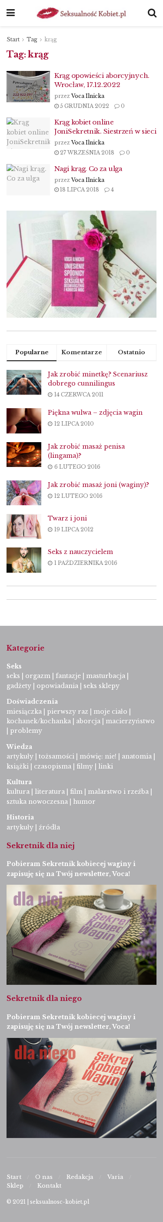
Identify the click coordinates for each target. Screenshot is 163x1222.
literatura (50, 792)
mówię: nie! (97, 756)
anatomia (137, 756)
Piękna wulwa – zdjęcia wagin (95, 412)
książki (18, 766)
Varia (115, 1177)
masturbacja (105, 676)
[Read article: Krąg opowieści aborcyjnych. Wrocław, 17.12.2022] (28, 86)
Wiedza (19, 747)
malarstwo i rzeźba (118, 792)
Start (13, 39)
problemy (26, 731)
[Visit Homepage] (81, 13)
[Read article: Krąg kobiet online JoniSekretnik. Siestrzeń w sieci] (28, 133)
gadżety (19, 686)
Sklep (15, 1185)
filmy (85, 766)
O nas (44, 1177)
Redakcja (80, 1177)
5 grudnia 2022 (84, 106)
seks (13, 676)
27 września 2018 (86, 152)
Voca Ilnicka (87, 96)
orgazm (37, 676)
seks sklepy (101, 686)
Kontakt (49, 1185)
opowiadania (57, 686)
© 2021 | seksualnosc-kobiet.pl (48, 1201)
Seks (15, 666)
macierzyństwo (130, 721)
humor (84, 802)
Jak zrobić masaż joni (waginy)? (98, 485)
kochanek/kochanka (39, 721)
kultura (18, 792)
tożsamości (56, 756)
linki (105, 766)
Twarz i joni (67, 518)
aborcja (88, 721)
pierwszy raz (67, 711)
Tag (32, 39)
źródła (48, 827)
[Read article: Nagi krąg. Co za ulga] (28, 179)
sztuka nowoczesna (37, 802)
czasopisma (52, 766)
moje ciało (110, 711)
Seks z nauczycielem (80, 552)
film (76, 792)
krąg (50, 39)
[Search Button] (152, 13)
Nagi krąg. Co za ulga (88, 168)
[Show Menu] (11, 13)
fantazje (68, 676)
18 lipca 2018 (79, 189)
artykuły (20, 756)
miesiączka (24, 711)
